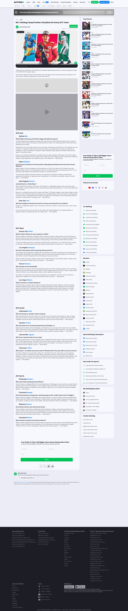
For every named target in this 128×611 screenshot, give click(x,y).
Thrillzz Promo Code (95, 578)
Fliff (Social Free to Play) (91, 283)
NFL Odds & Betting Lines (18, 533)
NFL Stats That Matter (91, 410)
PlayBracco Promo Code (96, 576)
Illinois (65, 550)
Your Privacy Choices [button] (17, 607)
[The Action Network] (19, 2)
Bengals (29, 392)
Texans (28, 323)
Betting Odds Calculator (91, 338)
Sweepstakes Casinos (88, 436)
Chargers (31, 247)
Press (13, 596)
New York (66, 535)
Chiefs (30, 231)
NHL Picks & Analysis (43, 544)
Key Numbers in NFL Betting (92, 406)
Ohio (65, 554)
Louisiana (66, 537)
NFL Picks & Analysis (43, 533)
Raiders (29, 280)
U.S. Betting (87, 206)
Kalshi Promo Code (94, 544)
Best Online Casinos (88, 419)
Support (14, 598)
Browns (29, 417)
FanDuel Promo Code (95, 554)
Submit (47, 459)
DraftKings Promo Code (96, 552)
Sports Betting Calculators (93, 334)
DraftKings (88, 272)
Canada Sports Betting (91, 249)
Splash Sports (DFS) (90, 321)
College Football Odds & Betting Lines (21, 537)
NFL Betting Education (91, 389)
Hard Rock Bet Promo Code (97, 561)
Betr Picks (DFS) (90, 307)
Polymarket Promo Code (96, 539)
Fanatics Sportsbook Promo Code (98, 533)
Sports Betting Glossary (91, 372)
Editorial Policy (15, 590)
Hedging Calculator (90, 348)
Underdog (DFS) (90, 293)
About (13, 585)
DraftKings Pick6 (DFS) (91, 311)
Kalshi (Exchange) (90, 286)
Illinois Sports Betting (91, 221)
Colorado (66, 544)
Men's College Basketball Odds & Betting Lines (23, 539)
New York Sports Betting (92, 214)
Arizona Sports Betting (91, 242)
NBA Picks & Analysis (43, 535)
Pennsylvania (67, 548)
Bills (26, 136)
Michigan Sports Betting (91, 238)
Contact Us (15, 605)
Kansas (66, 559)
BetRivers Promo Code (95, 563)
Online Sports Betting (91, 210)
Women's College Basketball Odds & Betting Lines (24, 542)
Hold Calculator (89, 352)
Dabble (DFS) (89, 300)
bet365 (87, 262)
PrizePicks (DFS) (90, 297)
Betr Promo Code (94, 572)
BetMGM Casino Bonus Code (90, 426)
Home (17, 19)
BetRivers (88, 290)
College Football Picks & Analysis (46, 537)
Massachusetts (67, 557)
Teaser (87, 392)
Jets (27, 201)
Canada (66, 565)
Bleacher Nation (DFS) (91, 314)
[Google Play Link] (80, 586)
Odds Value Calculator (91, 341)
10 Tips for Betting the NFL (92, 399)
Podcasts (14, 601)
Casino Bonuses (87, 423)
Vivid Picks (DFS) (90, 318)
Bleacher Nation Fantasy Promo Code (99, 570)
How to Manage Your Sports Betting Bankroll (96, 383)
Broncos (28, 264)
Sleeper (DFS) (89, 304)
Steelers (30, 379)
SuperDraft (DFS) (90, 325)
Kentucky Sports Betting (91, 245)
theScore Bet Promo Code (96, 557)
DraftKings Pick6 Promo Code (97, 565)
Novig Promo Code (94, 546)
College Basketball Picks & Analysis (46, 539)
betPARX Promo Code (95, 559)
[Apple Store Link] (69, 586)
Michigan (66, 552)
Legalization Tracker (69, 533)
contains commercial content (24, 482)
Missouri (66, 563)
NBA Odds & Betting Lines (18, 535)
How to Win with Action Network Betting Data (97, 379)
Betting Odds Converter (91, 345)
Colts (30, 311)
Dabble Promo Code (95, 567)
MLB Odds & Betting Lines (18, 544)
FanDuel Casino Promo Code (90, 433)
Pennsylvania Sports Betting (92, 224)
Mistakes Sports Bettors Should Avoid (95, 376)
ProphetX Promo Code (95, 550)
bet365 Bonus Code (95, 537)
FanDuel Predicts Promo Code (97, 542)
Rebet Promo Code (94, 574)
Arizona (66, 542)
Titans (29, 348)
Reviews (86, 258)
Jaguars (31, 334)
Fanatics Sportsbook (91, 265)
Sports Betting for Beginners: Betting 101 (95, 369)
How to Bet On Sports (91, 361)
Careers (14, 592)
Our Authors (15, 588)
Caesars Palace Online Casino (90, 429)
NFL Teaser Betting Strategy (92, 403)
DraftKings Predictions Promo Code (98, 548)
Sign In (112, 2)
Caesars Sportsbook (90, 276)
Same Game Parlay (90, 396)
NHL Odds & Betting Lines (18, 546)
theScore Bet (89, 279)
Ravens (29, 404)
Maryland (66, 539)
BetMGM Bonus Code (95, 535)
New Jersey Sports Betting (92, 235)
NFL (21, 19)
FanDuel (88, 328)
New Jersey (67, 546)
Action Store (15, 594)
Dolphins (27, 162)
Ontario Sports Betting (91, 252)
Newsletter (14, 603)
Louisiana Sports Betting (91, 217)
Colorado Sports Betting (91, 228)
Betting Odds (89, 355)
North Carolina (67, 561)
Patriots (32, 181)
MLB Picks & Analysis (43, 542)
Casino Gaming (89, 416)
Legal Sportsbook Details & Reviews (94, 365)
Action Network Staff (25, 27)
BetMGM (88, 269)
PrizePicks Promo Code (95, 580)
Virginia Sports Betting (91, 231)
